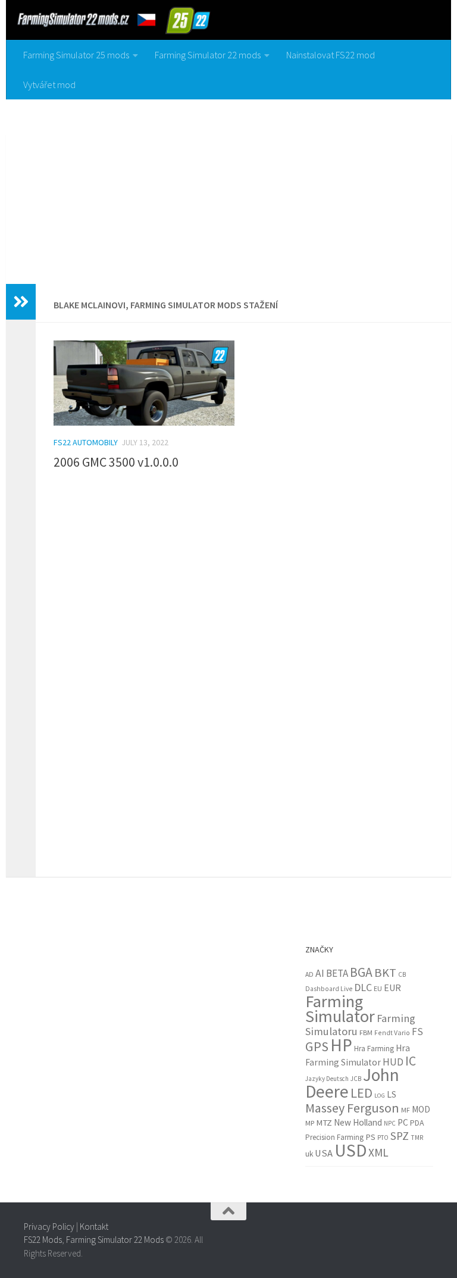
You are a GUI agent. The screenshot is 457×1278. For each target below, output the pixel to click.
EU (378, 988)
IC (410, 1061)
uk (309, 1154)
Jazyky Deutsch (327, 1078)
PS (370, 1137)
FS (417, 1031)
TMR (417, 1137)
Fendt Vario (392, 1032)
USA (324, 1153)
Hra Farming (374, 1048)
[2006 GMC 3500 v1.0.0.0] (144, 383)
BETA (337, 973)
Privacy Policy (49, 1226)
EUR (392, 987)
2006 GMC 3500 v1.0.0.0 (116, 462)
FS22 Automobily (86, 442)
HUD (393, 1061)
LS (391, 1094)
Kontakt (94, 1226)
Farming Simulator (340, 1008)
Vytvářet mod (49, 84)
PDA (417, 1122)
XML (378, 1152)
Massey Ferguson (352, 1107)
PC (402, 1122)
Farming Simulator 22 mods (208, 55)
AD (309, 974)
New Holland (358, 1122)
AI (319, 973)
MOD (421, 1109)
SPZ (399, 1136)
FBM (366, 1032)
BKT (385, 972)
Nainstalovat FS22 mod (330, 55)
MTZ (324, 1122)
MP (309, 1122)
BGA (361, 972)
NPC (390, 1123)
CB (402, 974)
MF (405, 1109)
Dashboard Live (328, 989)
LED (361, 1093)
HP (341, 1045)
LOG (379, 1095)
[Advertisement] (228, 188)
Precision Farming (334, 1137)
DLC (363, 987)
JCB (355, 1078)
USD (350, 1150)
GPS (316, 1046)
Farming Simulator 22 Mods (115, 1239)
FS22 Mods (43, 1239)
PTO (383, 1137)
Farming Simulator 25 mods (76, 55)
